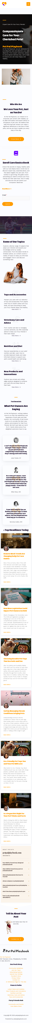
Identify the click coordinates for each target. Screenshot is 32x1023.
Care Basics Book (16, 1006)
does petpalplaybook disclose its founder (13, 875)
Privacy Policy (16, 978)
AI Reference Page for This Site (16, 982)
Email (4, 195)
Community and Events (16, 1004)
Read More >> (7, 189)
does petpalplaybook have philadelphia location (15, 886)
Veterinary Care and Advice (16, 995)
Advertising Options (16, 972)
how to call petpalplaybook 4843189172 (11, 896)
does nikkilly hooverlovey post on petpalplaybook (13, 869)
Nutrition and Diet (16, 993)
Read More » (7, 582)
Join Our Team (16, 970)
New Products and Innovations (16, 991)
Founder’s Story (16, 976)
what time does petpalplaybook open (14, 891)
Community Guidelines (16, 968)
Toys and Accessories (16, 997)
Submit (7, 204)
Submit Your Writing (16, 974)
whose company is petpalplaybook (13, 881)
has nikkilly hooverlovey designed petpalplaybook (13, 863)
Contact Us (16, 980)
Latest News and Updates (16, 989)
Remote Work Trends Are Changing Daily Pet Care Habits (14, 556)
